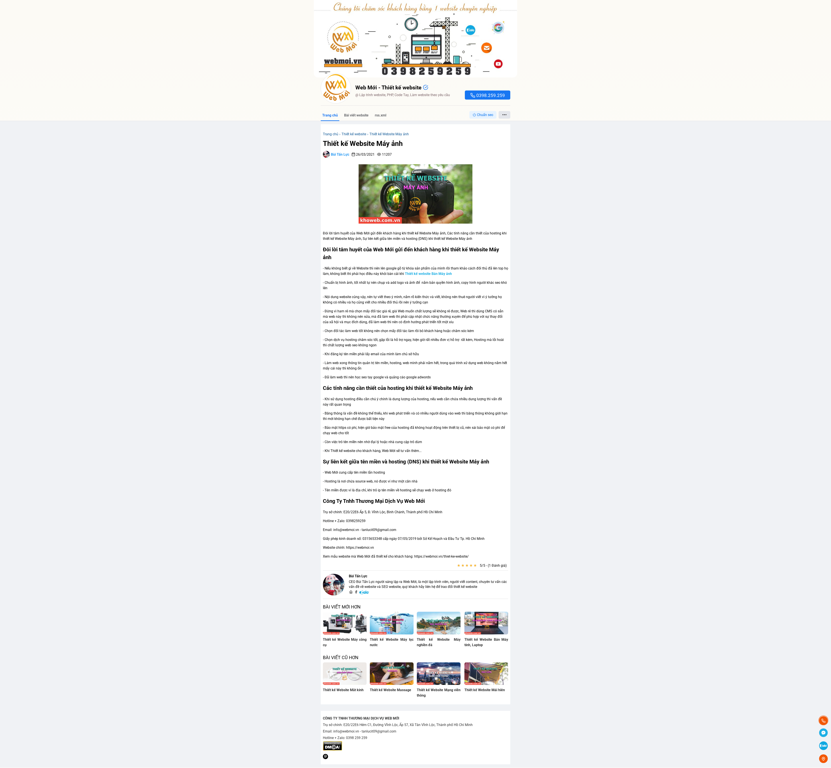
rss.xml (380, 115)
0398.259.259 (490, 95)
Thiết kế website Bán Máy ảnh (428, 274)
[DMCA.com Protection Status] (332, 749)
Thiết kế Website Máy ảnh (363, 143)
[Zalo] (364, 593)
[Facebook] (356, 592)
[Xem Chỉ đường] (823, 759)
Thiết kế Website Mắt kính (343, 690)
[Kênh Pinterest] (325, 758)
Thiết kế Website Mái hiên (484, 690)
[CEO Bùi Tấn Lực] (334, 584)
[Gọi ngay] (823, 721)
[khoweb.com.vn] (351, 592)
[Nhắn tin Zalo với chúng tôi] (823, 746)
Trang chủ (330, 115)
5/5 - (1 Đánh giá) (493, 565)
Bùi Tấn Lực (340, 154)
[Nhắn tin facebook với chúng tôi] (823, 733)
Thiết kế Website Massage (390, 690)
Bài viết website (356, 115)
